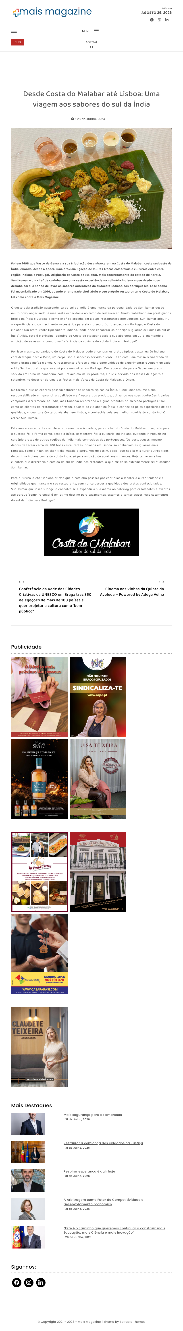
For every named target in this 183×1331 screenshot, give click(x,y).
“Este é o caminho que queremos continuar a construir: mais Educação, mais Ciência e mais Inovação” (114, 1230)
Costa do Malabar (155, 292)
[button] (90, 47)
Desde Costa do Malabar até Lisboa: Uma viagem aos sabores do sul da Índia (91, 99)
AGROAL (91, 42)
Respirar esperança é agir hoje (89, 1171)
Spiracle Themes (133, 1322)
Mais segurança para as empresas (93, 1115)
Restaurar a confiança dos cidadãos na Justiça (103, 1143)
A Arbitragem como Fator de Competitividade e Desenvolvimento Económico (103, 1202)
